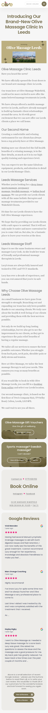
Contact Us (16, 479)
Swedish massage (20, 191)
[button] (44, 4)
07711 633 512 (31, 479)
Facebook (30, 493)
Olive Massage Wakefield (24, 502)
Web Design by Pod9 (19, 505)
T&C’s (35, 505)
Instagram (18, 493)
